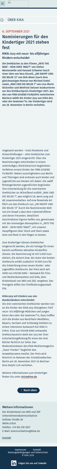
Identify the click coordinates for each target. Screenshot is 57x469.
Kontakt (37, 449)
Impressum (20, 449)
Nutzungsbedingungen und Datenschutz (28, 452)
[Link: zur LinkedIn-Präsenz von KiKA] (14, 465)
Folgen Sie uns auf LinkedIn (32, 463)
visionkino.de (29, 376)
